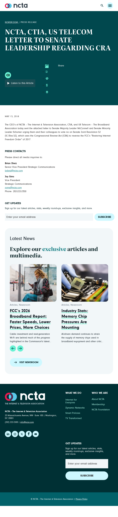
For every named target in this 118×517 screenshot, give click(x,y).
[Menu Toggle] (110, 5)
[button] (13, 348)
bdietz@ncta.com (14, 170)
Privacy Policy (81, 499)
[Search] (102, 5)
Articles (14, 305)
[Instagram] (15, 434)
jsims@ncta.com (13, 187)
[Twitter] (22, 434)
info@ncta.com (27, 422)
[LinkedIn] (8, 434)
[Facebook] (29, 434)
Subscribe (104, 217)
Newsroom (11, 22)
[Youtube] (36, 434)
